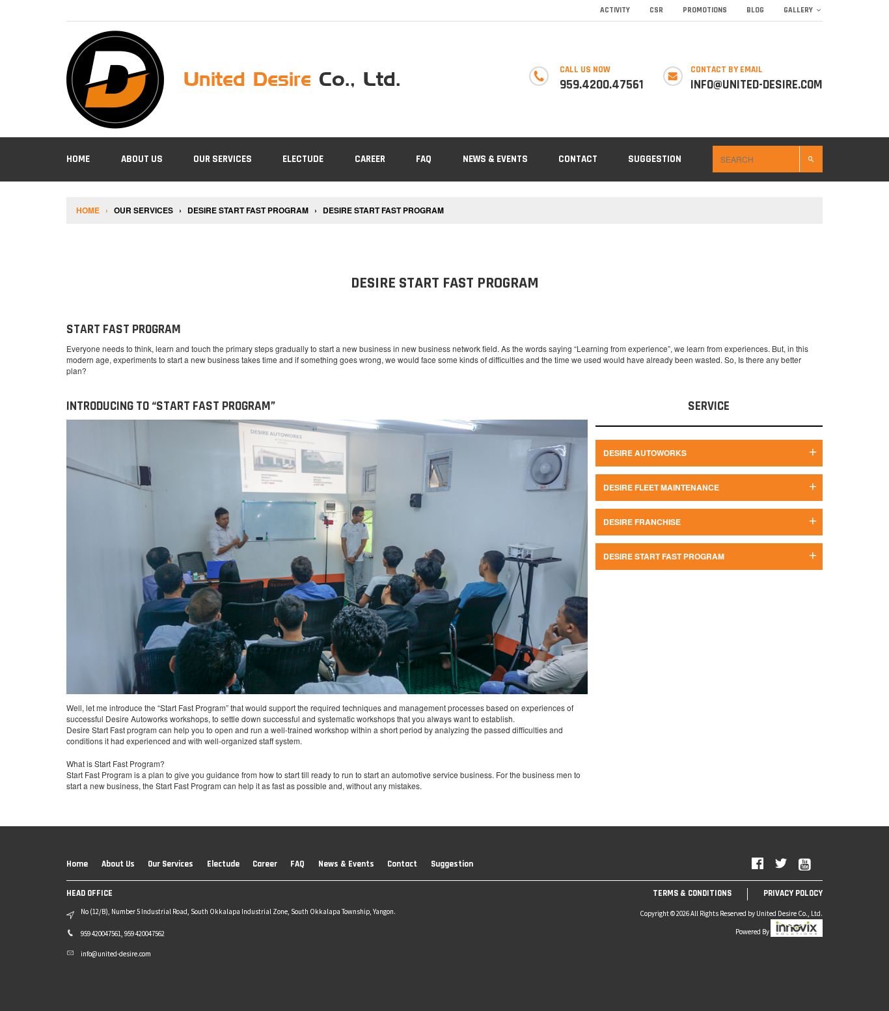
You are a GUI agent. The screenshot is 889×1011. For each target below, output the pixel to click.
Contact (577, 159)
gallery (798, 10)
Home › (93, 210)
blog (755, 10)
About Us (142, 159)
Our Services (222, 159)
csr (656, 10)
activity (615, 10)
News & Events (495, 159)
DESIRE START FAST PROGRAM (382, 210)
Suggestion (654, 159)
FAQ (423, 159)
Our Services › (148, 210)
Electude (302, 159)
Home (78, 159)
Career (370, 159)
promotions (705, 10)
